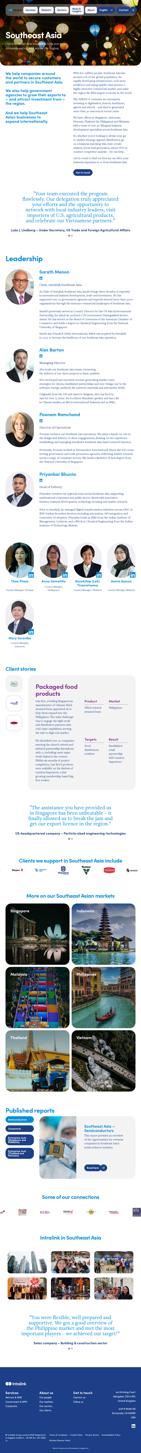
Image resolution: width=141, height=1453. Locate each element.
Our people (45, 1397)
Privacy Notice (92, 1434)
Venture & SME (14, 1397)
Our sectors (45, 1406)
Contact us (79, 1397)
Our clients (45, 1410)
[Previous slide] (19, 215)
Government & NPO (16, 1401)
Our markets (46, 1401)
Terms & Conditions (58, 1434)
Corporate (11, 1406)
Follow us (78, 1401)
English (104, 10)
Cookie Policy (76, 1434)
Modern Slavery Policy (59, 1440)
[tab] (69, 236)
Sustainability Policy (111, 1434)
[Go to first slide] (122, 215)
